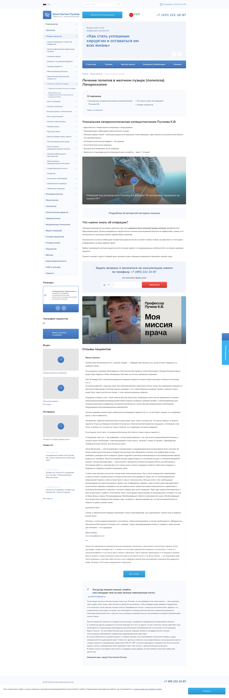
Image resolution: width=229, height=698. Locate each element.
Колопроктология (54, 194)
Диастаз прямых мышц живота (59, 136)
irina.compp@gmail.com (94, 536)
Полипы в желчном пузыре (57, 84)
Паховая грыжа (53, 126)
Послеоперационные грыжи (58, 141)
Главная (85, 74)
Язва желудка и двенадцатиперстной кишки (58, 162)
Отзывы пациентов (55, 236)
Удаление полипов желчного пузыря (61, 88)
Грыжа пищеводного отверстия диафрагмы (59, 43)
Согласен (207, 691)
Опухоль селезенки (55, 106)
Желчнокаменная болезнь (57, 71)
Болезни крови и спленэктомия (59, 111)
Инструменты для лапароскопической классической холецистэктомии (60, 95)
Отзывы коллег (53, 243)
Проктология (52, 200)
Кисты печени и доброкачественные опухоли (58, 147)
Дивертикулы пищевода (56, 183)
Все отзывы (134, 574)
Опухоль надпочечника (56, 121)
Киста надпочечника (55, 116)
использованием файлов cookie (148, 689)
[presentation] (57, 308)
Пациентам (51, 249)
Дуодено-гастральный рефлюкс (60, 61)
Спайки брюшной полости (57, 168)
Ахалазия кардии (54, 56)
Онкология (51, 206)
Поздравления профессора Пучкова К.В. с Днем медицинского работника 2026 (60, 457)
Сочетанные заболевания (57, 178)
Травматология (53, 218)
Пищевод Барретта (54, 66)
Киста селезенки (53, 101)
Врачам (49, 255)
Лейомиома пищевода (56, 188)
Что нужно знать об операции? (150, 101)
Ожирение (51, 173)
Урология (50, 30)
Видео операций (54, 230)
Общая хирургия (54, 36)
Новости (50, 273)
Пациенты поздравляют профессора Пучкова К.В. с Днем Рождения (60, 491)
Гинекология (52, 24)
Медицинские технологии (58, 224)
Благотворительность (56, 261)
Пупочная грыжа (53, 131)
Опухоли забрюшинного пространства (56, 155)
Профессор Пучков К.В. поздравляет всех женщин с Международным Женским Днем (60, 475)
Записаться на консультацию (102, 15)
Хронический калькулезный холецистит (58, 77)
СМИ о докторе (53, 267)
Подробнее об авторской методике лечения (134, 213)
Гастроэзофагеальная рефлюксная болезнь (60, 50)
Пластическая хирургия (57, 212)
